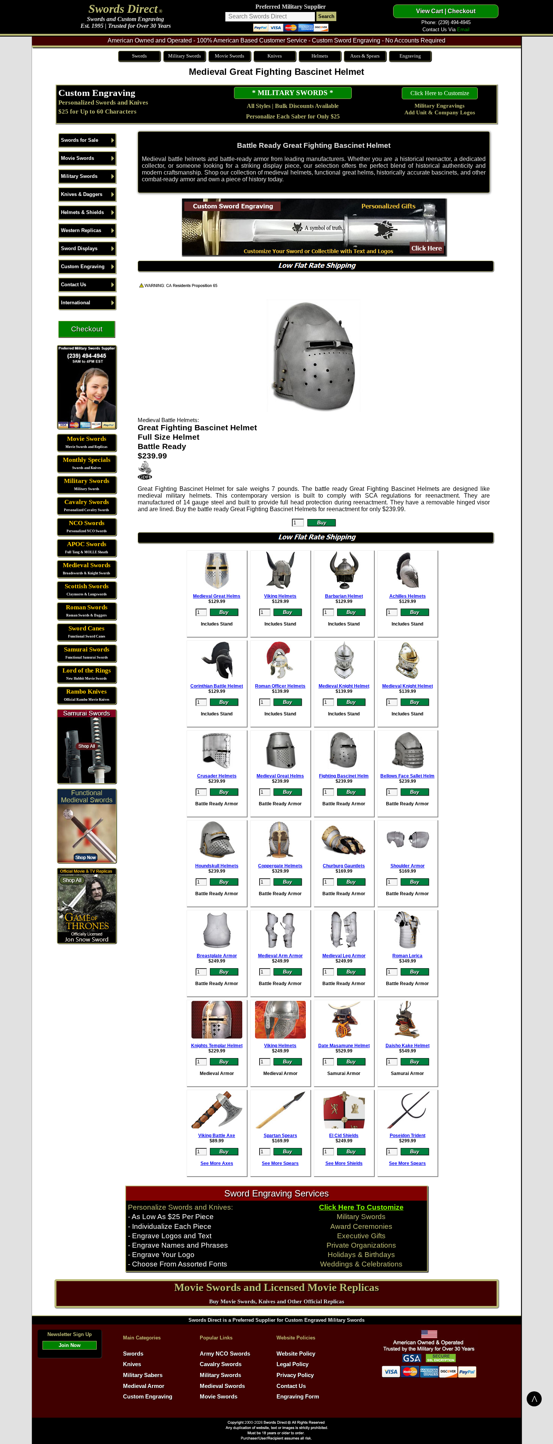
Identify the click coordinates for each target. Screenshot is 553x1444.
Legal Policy (292, 1364)
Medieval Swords (87, 565)
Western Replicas (81, 230)
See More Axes (217, 1163)
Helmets (319, 56)
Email (463, 29)
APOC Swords (86, 544)
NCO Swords (87, 523)
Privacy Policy (295, 1375)
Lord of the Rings (86, 670)
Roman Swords (87, 607)
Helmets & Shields (82, 212)
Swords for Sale (79, 140)
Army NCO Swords (225, 1354)
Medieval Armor (143, 1386)
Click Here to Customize (439, 93)
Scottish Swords (87, 586)
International (75, 302)
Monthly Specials (87, 459)
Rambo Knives (86, 691)
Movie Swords (229, 56)
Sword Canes (86, 628)
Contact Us (73, 284)
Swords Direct (123, 8)
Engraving (410, 56)
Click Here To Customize (361, 1207)
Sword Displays (79, 248)
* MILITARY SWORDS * (292, 93)
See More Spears (280, 1163)
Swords (139, 56)
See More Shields (344, 1163)
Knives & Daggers (81, 194)
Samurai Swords (86, 649)
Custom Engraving (96, 92)
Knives (274, 56)
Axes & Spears (365, 56)
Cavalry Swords (86, 502)
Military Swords (184, 56)
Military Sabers (143, 1375)
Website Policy (295, 1354)
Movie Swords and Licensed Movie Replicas (276, 1287)
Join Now (70, 1345)
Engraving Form (297, 1397)
